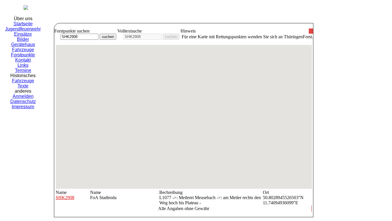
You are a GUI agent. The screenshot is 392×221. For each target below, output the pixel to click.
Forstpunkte (23, 54)
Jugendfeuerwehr (23, 28)
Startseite (23, 23)
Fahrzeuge (23, 49)
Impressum (23, 106)
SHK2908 (65, 197)
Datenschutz (23, 101)
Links (23, 65)
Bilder (23, 39)
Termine (23, 70)
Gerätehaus (23, 44)
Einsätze (23, 34)
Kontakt (23, 60)
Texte (23, 85)
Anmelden (23, 96)
